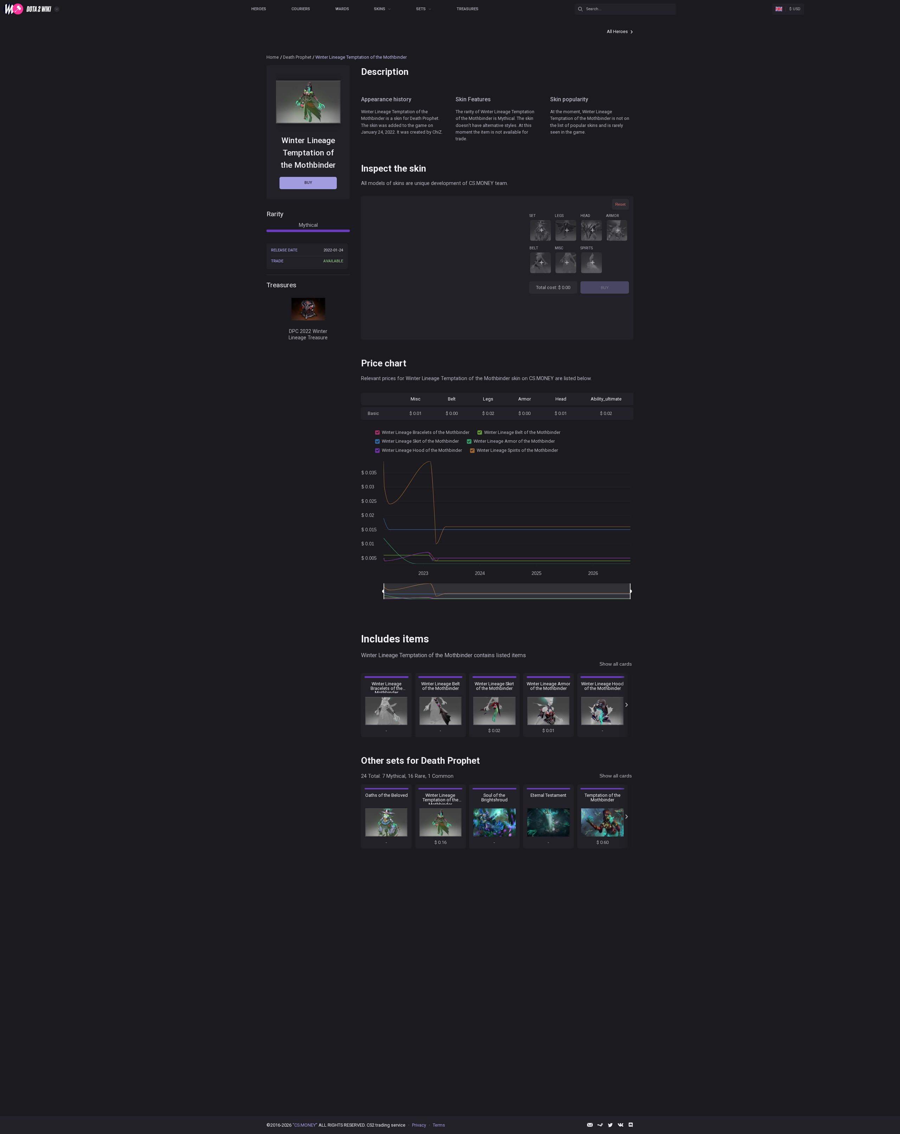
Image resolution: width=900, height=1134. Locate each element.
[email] (590, 1125)
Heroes (258, 9)
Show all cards (615, 664)
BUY (605, 288)
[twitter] (610, 1125)
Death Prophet (297, 57)
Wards (342, 9)
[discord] (631, 1125)
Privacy (419, 1125)
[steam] (600, 1125)
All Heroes (617, 31)
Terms (439, 1125)
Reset (620, 204)
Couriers (300, 9)
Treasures (467, 9)
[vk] (620, 1125)
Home (272, 57)
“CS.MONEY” (304, 1125)
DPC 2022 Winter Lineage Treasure (308, 334)
